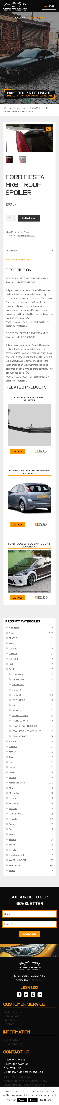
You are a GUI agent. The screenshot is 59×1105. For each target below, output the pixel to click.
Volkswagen (15, 865)
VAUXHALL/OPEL (17, 860)
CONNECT (17, 674)
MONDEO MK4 (20, 720)
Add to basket (29, 218)
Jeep (11, 757)
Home (10, 108)
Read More (45, 1099)
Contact (9, 1024)
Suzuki (12, 844)
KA (13, 705)
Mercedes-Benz (17, 782)
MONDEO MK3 (20, 715)
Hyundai (13, 746)
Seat (11, 829)
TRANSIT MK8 (19, 736)
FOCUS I (16, 689)
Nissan (12, 798)
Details (18, 451)
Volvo (12, 870)
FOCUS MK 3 (18, 700)
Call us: (29, 17)
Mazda (12, 777)
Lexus (12, 767)
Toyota (12, 850)
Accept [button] (22, 1100)
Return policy (12, 1016)
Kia (10, 762)
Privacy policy (13, 1044)
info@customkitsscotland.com (24, 1085)
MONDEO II (18, 710)
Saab (11, 824)
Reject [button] (33, 1100)
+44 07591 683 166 (17, 1077)
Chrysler (13, 648)
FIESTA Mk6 (34, 108)
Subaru (12, 839)
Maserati (13, 772)
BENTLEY (13, 638)
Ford (24, 108)
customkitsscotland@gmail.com (25, 1081)
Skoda (12, 834)
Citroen (13, 653)
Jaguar (12, 751)
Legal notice (11, 1040)
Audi (11, 633)
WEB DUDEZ (35, 979)
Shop (17, 108)
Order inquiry (12, 1012)
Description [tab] (12, 250)
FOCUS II (16, 695)
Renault (13, 819)
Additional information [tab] (17, 259)
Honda (12, 741)
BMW (12, 643)
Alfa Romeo (15, 627)
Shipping (9, 1020)
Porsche (13, 808)
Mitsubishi (14, 793)
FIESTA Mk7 (18, 684)
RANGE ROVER (16, 813)
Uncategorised (16, 855)
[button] (48, 129)
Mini (11, 788)
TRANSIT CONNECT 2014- (25, 726)
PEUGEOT (14, 803)
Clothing (13, 658)
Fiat (11, 664)
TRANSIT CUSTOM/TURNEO (26, 731)
